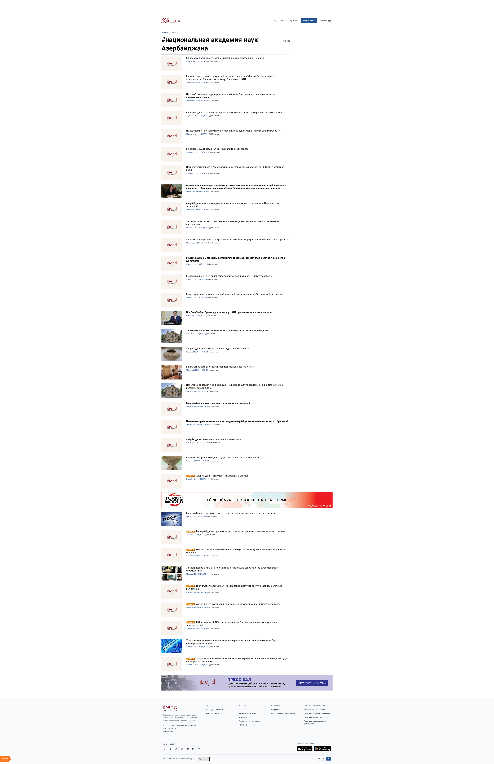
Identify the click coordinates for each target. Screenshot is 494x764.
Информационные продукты (283, 713)
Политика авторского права (316, 717)
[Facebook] (170, 748)
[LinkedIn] (193, 748)
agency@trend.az (169, 731)
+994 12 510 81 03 (169, 728)
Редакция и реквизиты (248, 713)
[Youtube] (182, 748)
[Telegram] (187, 748)
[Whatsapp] (165, 748)
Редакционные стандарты (250, 721)
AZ (324, 759)
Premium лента (212, 713)
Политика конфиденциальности (317, 713)
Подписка (275, 710)
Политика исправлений (249, 725)
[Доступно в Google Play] (322, 748)
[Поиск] (275, 20)
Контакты (243, 717)
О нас (241, 710)
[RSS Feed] (199, 748)
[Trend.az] (170, 20)
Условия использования (314, 710)
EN (319, 759)
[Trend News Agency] (170, 708)
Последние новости (214, 710)
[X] (176, 748)
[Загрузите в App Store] (304, 748)
